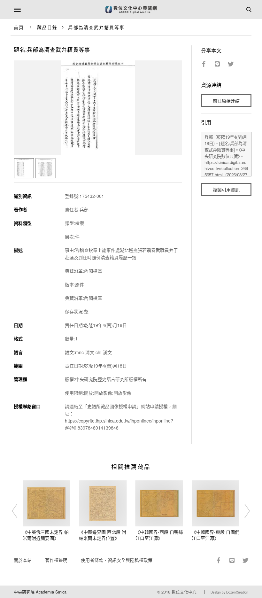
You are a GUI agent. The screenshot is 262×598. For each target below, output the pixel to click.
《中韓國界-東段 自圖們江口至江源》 (215, 535)
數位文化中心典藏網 (131, 9)
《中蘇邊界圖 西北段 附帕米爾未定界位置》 (102, 535)
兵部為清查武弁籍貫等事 (96, 27)
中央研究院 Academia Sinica (40, 592)
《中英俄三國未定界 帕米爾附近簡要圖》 (46, 535)
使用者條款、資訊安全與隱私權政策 (116, 560)
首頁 (19, 27)
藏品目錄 (47, 27)
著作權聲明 (56, 560)
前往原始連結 (226, 100)
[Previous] (18, 511)
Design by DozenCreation (229, 592)
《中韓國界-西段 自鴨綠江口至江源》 (159, 535)
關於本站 (23, 560)
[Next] (243, 511)
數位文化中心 (184, 592)
